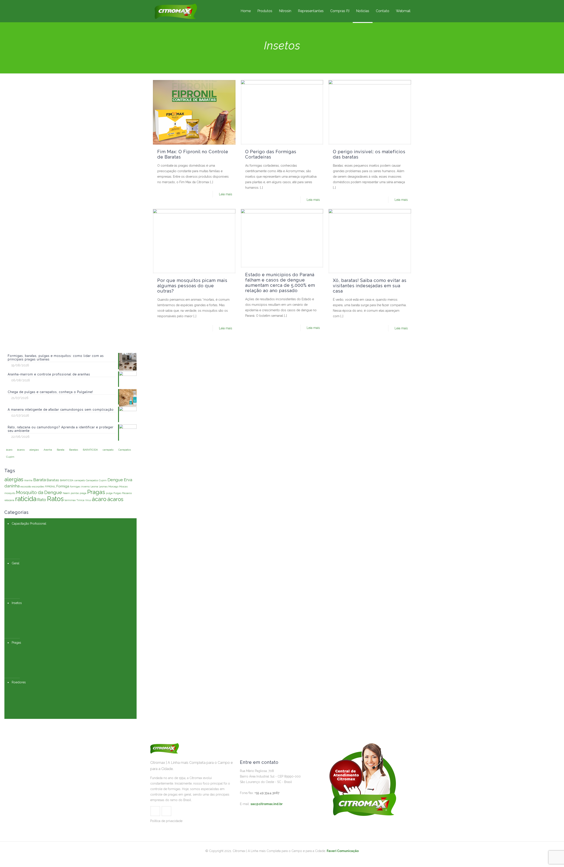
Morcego (113, 486)
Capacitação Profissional (29, 523)
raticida (25, 499)
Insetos (17, 603)
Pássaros (127, 493)
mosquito (9, 493)
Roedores (19, 682)
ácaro (99, 499)
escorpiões (38, 486)
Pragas (96, 492)
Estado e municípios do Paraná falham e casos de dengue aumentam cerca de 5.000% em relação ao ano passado (280, 282)
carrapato (79, 480)
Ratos (55, 499)
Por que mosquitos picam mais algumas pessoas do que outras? (192, 286)
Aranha (28, 480)
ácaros (115, 499)
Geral (15, 563)
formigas (75, 486)
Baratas (53, 480)
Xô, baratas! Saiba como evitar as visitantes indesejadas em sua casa (369, 286)
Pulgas (117, 493)
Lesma (94, 486)
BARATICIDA (66, 480)
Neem (66, 493)
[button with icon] (155, 811)
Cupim (103, 480)
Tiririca (80, 500)
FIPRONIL (50, 486)
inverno (85, 486)
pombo (75, 493)
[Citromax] (176, 11)
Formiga (62, 486)
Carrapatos (92, 480)
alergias (13, 479)
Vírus (88, 500)
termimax (70, 500)
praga (83, 493)
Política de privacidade (166, 821)
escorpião (25, 486)
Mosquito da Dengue (39, 492)
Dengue (115, 479)
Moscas (123, 486)
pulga (109, 493)
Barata (39, 479)
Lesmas (103, 486)
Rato (41, 499)
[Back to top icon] (542, 858)
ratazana (9, 500)
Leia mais (225, 194)
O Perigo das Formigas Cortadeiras (270, 154)
